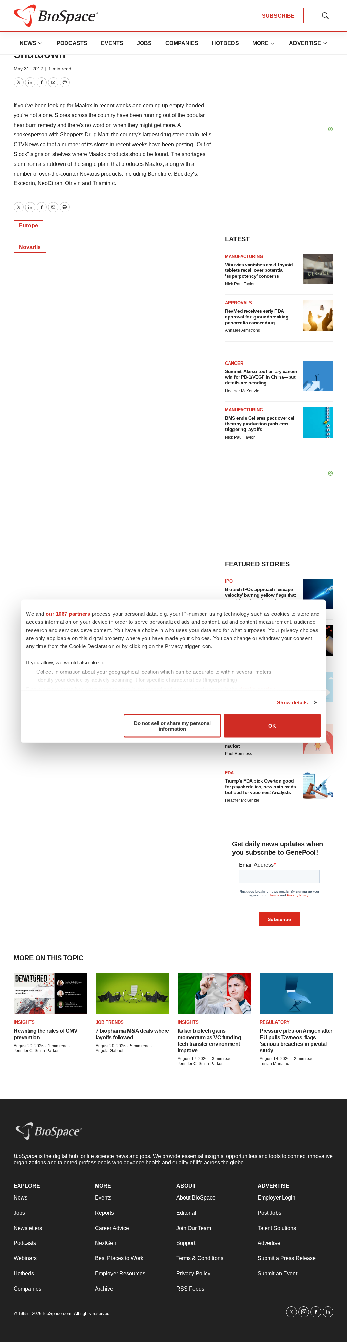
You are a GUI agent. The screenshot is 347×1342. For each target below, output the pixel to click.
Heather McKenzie (242, 391)
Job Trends (110, 1022)
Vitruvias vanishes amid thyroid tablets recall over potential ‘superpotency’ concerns (259, 270)
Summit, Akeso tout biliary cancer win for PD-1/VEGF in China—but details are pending (261, 377)
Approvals (238, 302)
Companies (181, 43)
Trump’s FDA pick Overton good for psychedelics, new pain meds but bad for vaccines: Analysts (260, 786)
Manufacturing (244, 256)
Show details (292, 702)
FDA (229, 772)
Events (112, 43)
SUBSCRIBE (278, 16)
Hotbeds (225, 43)
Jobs (144, 43)
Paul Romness (238, 753)
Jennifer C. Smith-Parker (36, 1050)
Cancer (234, 363)
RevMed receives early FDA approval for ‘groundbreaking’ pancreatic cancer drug (257, 316)
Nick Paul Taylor (240, 284)
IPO (229, 581)
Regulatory (275, 1022)
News (28, 43)
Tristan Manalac (274, 1063)
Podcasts (72, 43)
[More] (40, 43)
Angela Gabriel (109, 1050)
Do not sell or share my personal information (172, 725)
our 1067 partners (68, 613)
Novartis (30, 247)
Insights (24, 1022)
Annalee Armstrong (242, 330)
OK (272, 726)
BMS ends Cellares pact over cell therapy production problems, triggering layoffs (260, 423)
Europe (28, 225)
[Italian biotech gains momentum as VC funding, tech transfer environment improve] (214, 993)
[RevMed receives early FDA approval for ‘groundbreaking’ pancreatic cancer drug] (318, 315)
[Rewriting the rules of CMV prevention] (50, 993)
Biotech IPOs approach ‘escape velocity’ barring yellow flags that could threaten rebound (260, 595)
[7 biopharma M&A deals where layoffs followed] (132, 993)
